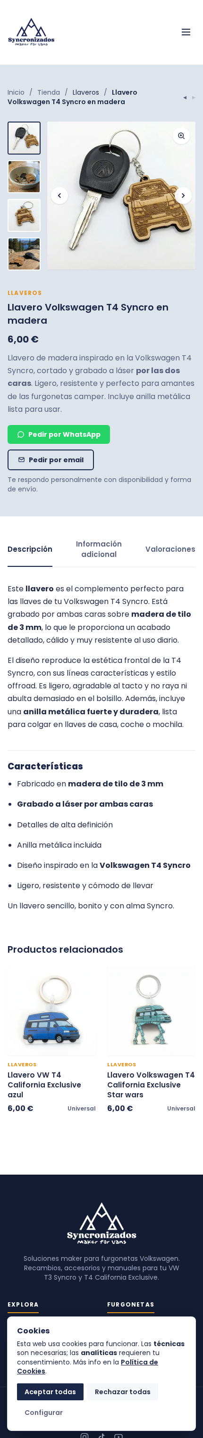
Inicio (16, 92)
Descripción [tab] (30, 549)
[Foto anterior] (59, 195)
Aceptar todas (50, 1392)
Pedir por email (56, 460)
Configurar (44, 1412)
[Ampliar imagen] (181, 135)
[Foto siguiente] (183, 195)
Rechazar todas (123, 1392)
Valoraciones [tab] (170, 549)
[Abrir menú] (186, 32)
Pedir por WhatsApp (64, 434)
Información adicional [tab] (99, 549)
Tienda (48, 92)
